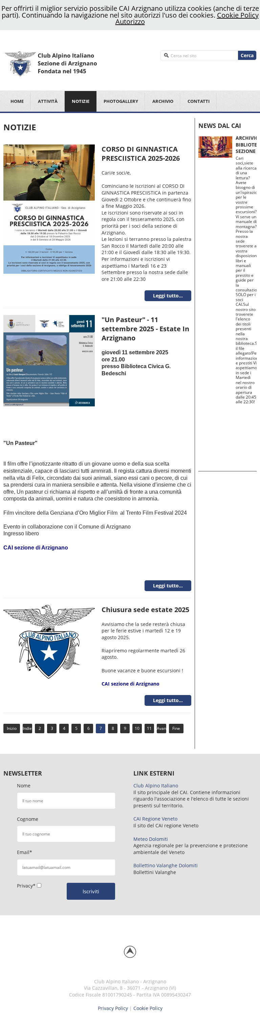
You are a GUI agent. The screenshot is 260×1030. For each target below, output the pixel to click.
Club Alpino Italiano (155, 785)
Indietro (27, 728)
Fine (176, 728)
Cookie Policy (238, 15)
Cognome (27, 819)
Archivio (162, 101)
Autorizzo (130, 21)
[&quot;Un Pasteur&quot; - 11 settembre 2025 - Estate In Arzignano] (49, 360)
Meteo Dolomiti (150, 839)
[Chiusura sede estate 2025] (49, 641)
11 (149, 728)
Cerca (247, 55)
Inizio (12, 728)
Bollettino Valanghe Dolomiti (165, 865)
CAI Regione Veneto (155, 818)
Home (17, 101)
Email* (24, 852)
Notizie (80, 101)
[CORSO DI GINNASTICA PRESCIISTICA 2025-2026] (49, 208)
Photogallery (121, 101)
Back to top (130, 952)
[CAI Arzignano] (65, 62)
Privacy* (26, 885)
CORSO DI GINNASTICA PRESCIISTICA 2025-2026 (141, 153)
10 (137, 728)
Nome (23, 785)
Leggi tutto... (168, 295)
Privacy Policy (113, 1008)
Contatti (199, 101)
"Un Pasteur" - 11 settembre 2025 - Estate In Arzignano (145, 328)
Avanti (161, 728)
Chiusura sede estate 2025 (145, 609)
